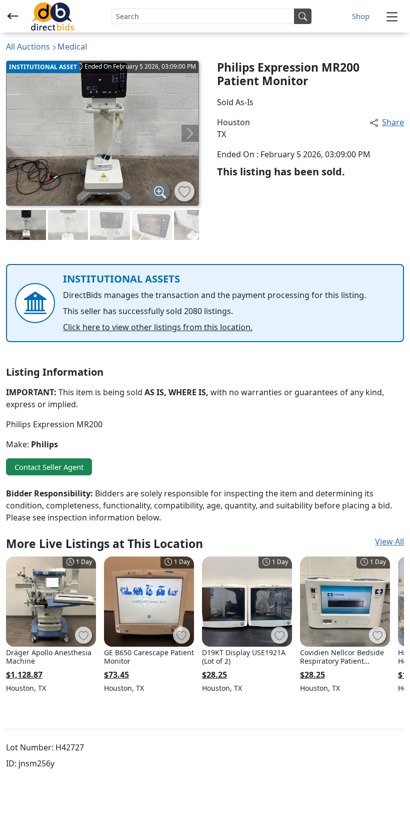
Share (393, 122)
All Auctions (28, 46)
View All (389, 541)
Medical (72, 46)
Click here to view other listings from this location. (157, 327)
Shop (361, 16)
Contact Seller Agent (49, 467)
